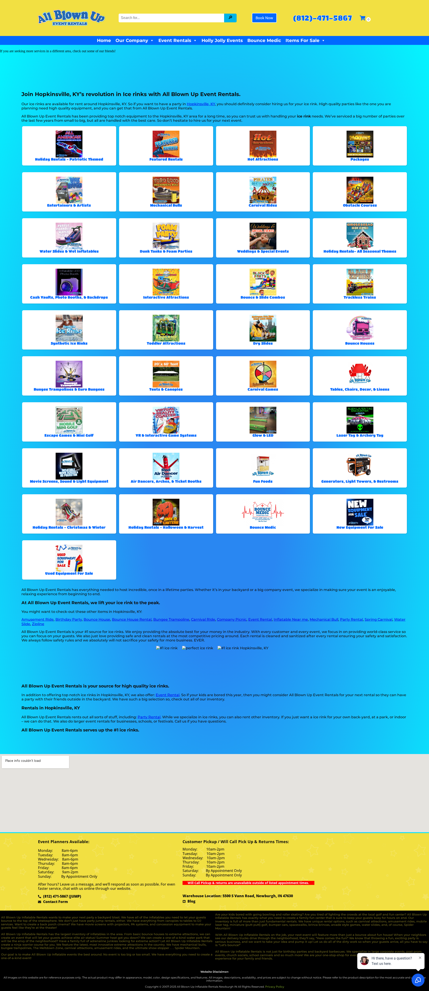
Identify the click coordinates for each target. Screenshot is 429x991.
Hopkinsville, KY (201, 104)
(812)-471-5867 (322, 17)
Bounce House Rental (131, 619)
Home (104, 40)
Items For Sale (303, 40)
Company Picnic (231, 619)
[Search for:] (172, 18)
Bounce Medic (264, 40)
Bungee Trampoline (171, 619)
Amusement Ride (37, 619)
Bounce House (97, 619)
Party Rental (351, 619)
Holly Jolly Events (222, 40)
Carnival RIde (203, 619)
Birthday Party (68, 619)
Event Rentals (174, 40)
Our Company (132, 40)
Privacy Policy (274, 986)
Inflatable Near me (291, 619)
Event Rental (260, 619)
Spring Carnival (378, 619)
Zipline (38, 624)
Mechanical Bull (324, 619)
